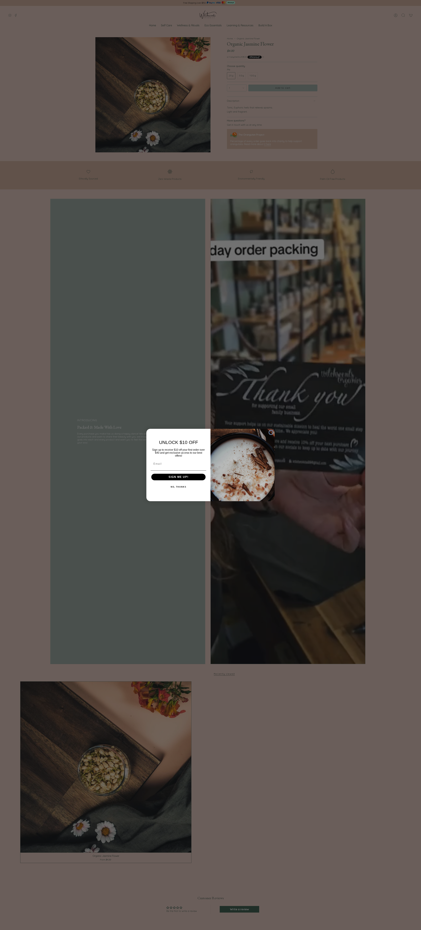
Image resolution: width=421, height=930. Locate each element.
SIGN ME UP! (178, 477)
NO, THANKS (178, 487)
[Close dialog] (271, 432)
